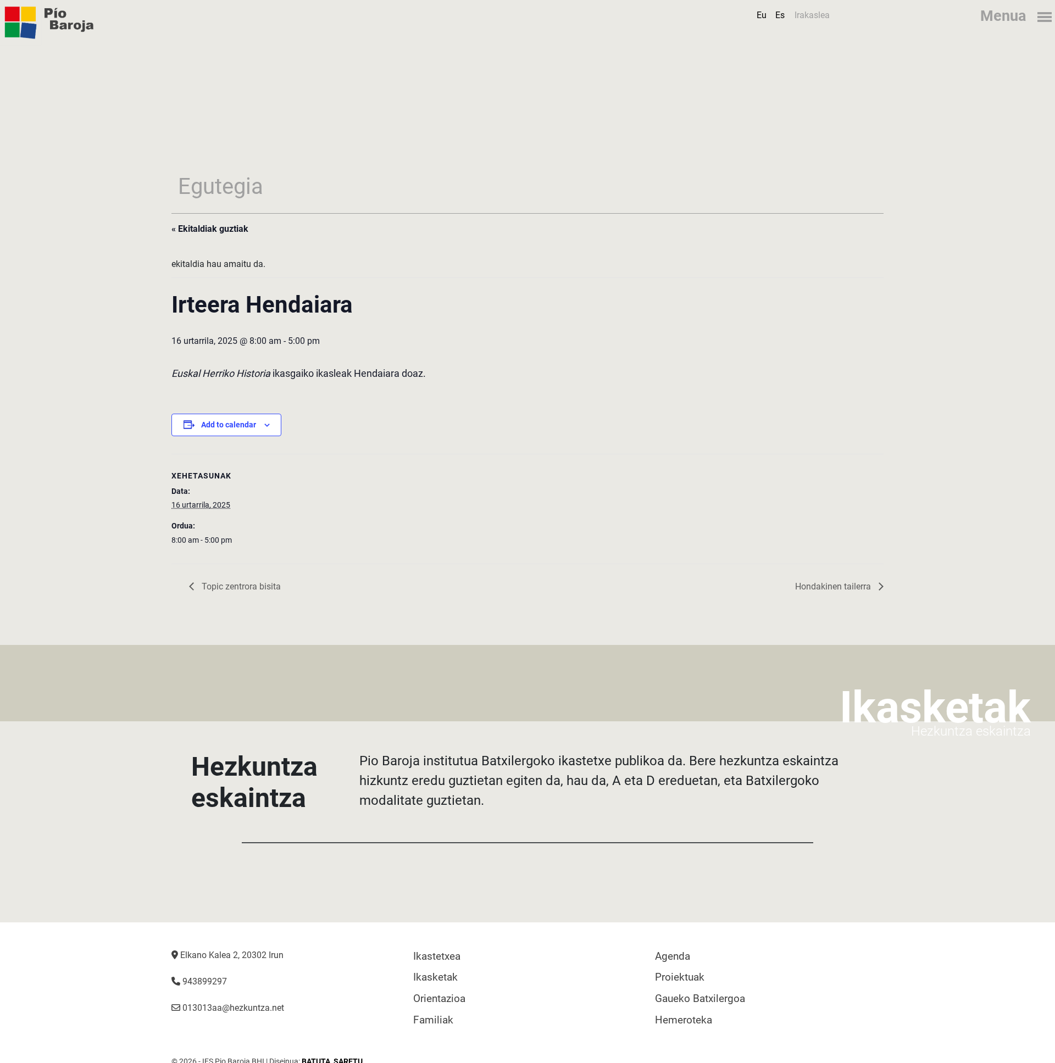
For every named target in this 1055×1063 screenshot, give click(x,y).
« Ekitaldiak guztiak (209, 229)
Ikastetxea (436, 956)
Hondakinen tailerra (834, 586)
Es (780, 15)
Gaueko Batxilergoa (700, 998)
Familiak (433, 1020)
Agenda (672, 956)
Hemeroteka (683, 1020)
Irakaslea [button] (812, 15)
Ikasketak (435, 977)
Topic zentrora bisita (240, 586)
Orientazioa (439, 998)
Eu (762, 15)
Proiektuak (679, 977)
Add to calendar (228, 424)
